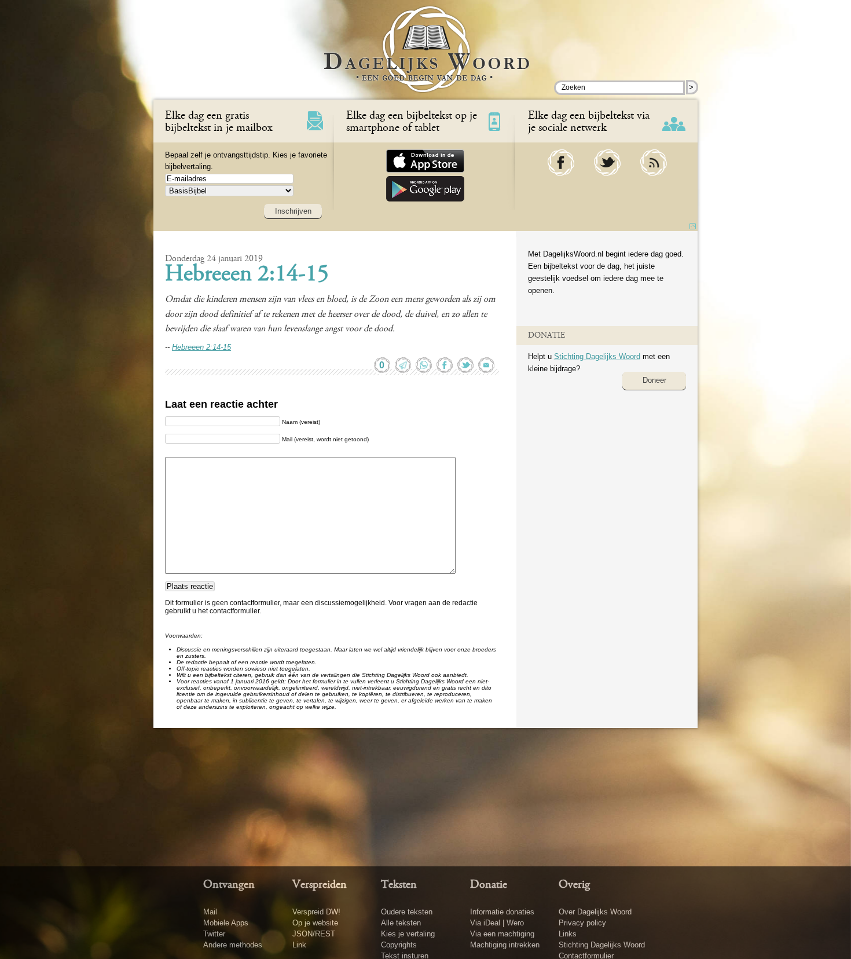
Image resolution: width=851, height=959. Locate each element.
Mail (210, 911)
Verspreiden (319, 885)
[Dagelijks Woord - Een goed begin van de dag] (426, 57)
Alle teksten (401, 922)
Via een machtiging (502, 933)
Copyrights (399, 944)
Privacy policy (582, 922)
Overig (574, 885)
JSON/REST (313, 933)
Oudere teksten (406, 911)
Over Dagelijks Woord (595, 911)
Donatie (488, 885)
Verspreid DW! (316, 911)
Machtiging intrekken (505, 944)
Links (568, 933)
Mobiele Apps (225, 922)
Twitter (214, 933)
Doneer (654, 380)
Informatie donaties (502, 911)
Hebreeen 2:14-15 (247, 275)
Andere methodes (232, 944)
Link (299, 944)
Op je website (315, 922)
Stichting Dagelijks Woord (597, 356)
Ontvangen (229, 885)
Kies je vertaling (408, 933)
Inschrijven (293, 211)
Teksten (399, 885)
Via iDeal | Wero (497, 922)
